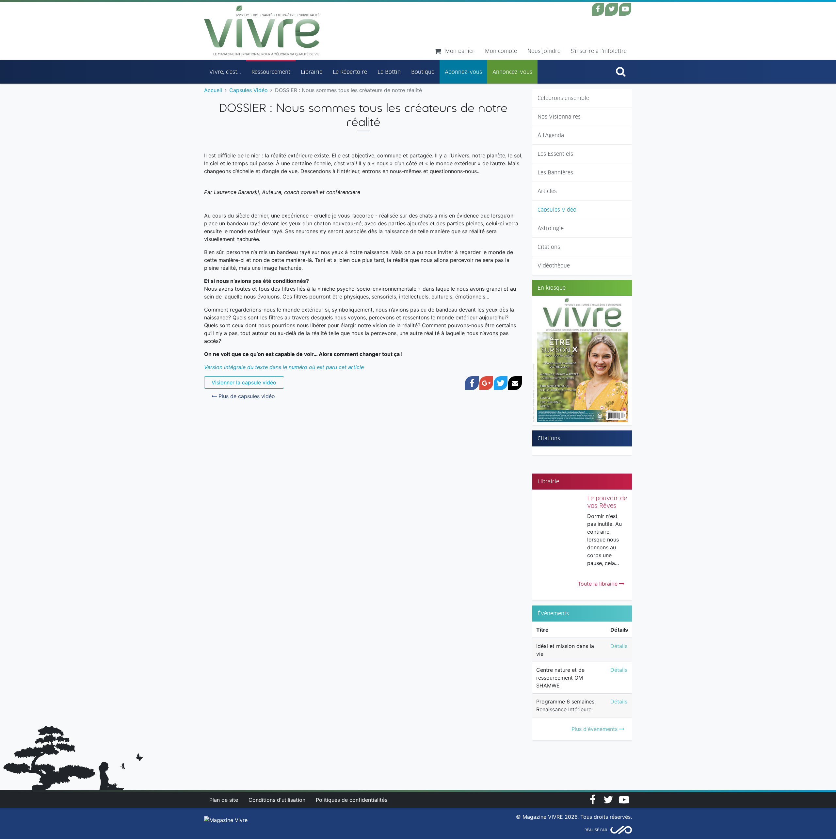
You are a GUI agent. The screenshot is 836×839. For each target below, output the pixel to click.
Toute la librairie (598, 583)
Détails (618, 646)
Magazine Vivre (262, 30)
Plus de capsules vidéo (246, 396)
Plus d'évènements (595, 729)
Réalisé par (596, 830)
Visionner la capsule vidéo (244, 382)
